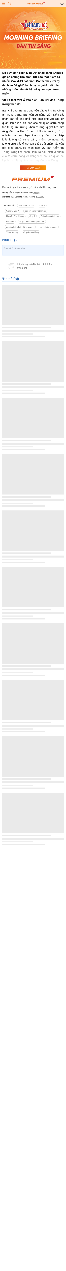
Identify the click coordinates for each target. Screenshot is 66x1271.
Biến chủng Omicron (50, 216)
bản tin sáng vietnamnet (35, 211)
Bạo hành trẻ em (26, 205)
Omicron (10, 221)
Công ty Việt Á (12, 211)
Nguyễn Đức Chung (15, 216)
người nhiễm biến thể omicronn (20, 227)
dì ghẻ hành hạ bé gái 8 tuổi (31, 221)
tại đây (36, 193)
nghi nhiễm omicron (48, 227)
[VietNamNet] (9, 3)
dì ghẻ (32, 216)
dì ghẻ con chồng (31, 232)
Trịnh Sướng (12, 232)
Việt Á (42, 205)
